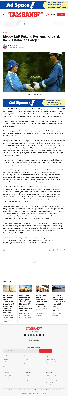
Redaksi (35, 389)
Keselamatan (28, 378)
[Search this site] (47, 14)
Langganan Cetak (44, 389)
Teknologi (27, 375)
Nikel (4, 366)
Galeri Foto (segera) (51, 380)
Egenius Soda (12, 45)
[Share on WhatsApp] (61, 250)
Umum (5, 32)
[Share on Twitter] (50, 250)
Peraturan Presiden (51, 361)
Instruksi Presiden (51, 364)
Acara (26, 364)
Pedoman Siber (21, 389)
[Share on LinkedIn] (57, 250)
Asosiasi (26, 382)
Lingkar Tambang (50, 385)
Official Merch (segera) (52, 375)
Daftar (61, 14)
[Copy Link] (64, 250)
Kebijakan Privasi (56, 389)
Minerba (26, 380)
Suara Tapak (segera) (52, 382)
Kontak (29, 389)
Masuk (53, 14)
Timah (4, 364)
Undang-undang (50, 359)
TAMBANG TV (7, 375)
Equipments (6, 378)
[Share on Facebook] (54, 250)
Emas (4, 361)
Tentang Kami (11, 389)
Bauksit (5, 368)
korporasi (26, 359)
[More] (3, 14)
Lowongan (49, 378)
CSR (25, 361)
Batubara (5, 359)
